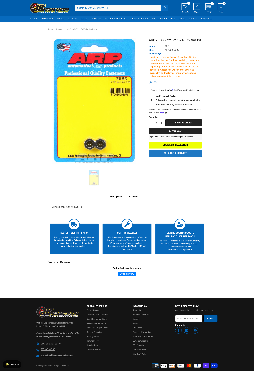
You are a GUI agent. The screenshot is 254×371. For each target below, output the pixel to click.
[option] (94, 101)
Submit (210, 318)
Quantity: (153, 117)
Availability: (155, 53)
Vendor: (153, 46)
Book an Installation (175, 145)
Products (60, 29)
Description (116, 196)
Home (50, 29)
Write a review (127, 274)
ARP (167, 46)
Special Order (183, 122)
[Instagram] (187, 330)
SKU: (151, 50)
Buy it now (175, 131)
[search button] (164, 8)
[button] (208, 8)
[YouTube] (195, 330)
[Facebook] (178, 330)
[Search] (121, 8)
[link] (74, 239)
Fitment (134, 196)
